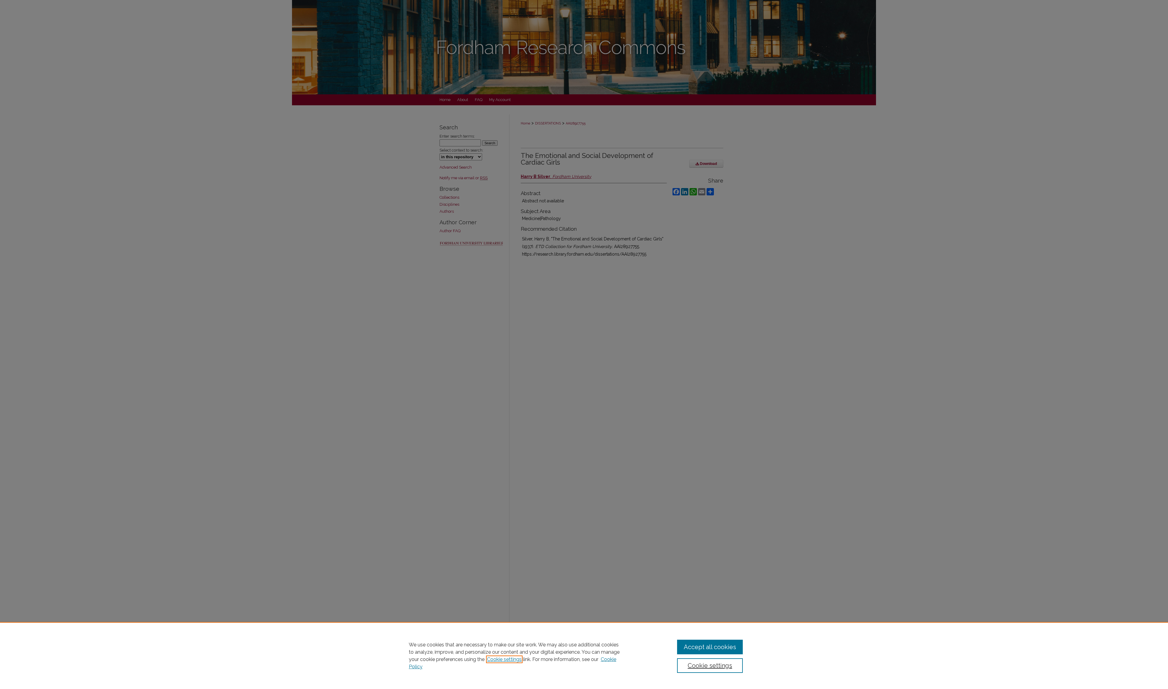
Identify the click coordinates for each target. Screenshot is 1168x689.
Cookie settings (504, 659)
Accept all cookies (710, 647)
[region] (584, 655)
